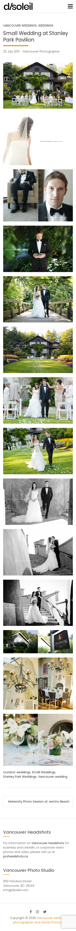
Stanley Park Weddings (20, 777)
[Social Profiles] (31, 911)
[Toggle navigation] (70, 6)
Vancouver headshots (47, 843)
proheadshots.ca (15, 856)
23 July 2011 (11, 51)
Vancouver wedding (52, 777)
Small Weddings (43, 772)
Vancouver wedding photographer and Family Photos (39, 920)
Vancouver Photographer (41, 51)
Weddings (45, 25)
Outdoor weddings (16, 772)
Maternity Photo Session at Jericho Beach (38, 801)
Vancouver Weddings (20, 25)
